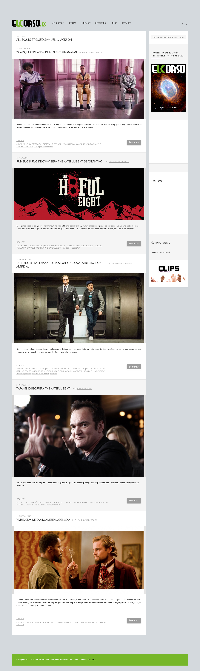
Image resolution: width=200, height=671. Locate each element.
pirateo (85, 502)
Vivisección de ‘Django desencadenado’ (43, 520)
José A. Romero (84, 389)
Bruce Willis (22, 144)
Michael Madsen (73, 502)
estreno (46, 144)
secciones (100, 23)
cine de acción (38, 369)
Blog (114, 23)
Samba (28, 374)
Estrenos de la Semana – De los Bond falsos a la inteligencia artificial (58, 264)
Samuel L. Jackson (24, 147)
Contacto (126, 23)
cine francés (66, 369)
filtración (49, 246)
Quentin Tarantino (98, 502)
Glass (54, 144)
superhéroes (46, 147)
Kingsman (88, 371)
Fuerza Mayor (64, 371)
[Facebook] (181, 23)
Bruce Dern (21, 246)
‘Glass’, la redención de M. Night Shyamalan (46, 52)
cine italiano (79, 369)
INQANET (92, 660)
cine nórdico (92, 369)
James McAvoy (76, 144)
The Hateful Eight (53, 248)
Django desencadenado (44, 622)
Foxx (59, 622)
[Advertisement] (100, 8)
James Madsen (73, 246)
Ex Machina (52, 371)
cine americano (36, 246)
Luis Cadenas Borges (93, 52)
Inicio (18, 36)
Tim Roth (66, 248)
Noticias (72, 23)
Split (36, 147)
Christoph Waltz (24, 622)
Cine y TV (20, 141)
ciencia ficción (23, 369)
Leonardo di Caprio (71, 622)
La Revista (86, 23)
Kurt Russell (87, 246)
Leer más (134, 142)
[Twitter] (186, 23)
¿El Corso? (58, 23)
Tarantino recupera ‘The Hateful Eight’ (43, 388)
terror (53, 374)
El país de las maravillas (33, 371)
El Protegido (35, 144)
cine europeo (52, 369)
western (75, 248)
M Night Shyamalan (92, 144)
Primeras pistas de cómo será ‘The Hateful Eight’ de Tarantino (59, 161)
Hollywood (63, 144)
